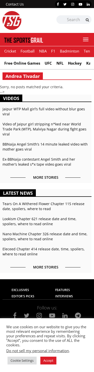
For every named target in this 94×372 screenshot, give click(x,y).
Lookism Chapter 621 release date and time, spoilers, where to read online (39, 221)
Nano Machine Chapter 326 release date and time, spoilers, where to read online (45, 236)
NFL (59, 63)
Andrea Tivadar (23, 76)
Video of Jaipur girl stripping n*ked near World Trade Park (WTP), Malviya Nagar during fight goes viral (44, 129)
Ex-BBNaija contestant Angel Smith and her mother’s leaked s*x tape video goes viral (39, 162)
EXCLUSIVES (20, 290)
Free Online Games (22, 63)
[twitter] (65, 4)
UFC (48, 63)
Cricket (10, 51)
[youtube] (80, 4)
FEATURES (62, 290)
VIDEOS (11, 98)
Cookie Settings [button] (22, 360)
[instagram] (72, 4)
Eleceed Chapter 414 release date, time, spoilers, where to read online (44, 251)
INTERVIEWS (64, 296)
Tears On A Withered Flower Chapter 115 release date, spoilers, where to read (43, 206)
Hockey (75, 63)
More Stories (45, 177)
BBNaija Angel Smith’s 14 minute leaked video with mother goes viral (45, 147)
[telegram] (78, 315)
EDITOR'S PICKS (23, 296)
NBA (43, 51)
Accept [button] (48, 360)
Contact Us (15, 4)
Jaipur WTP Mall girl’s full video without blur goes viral (44, 111)
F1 (53, 51)
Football (28, 51)
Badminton (69, 51)
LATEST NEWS (18, 193)
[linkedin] (88, 4)
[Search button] (87, 20)
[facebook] (58, 4)
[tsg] (25, 20)
